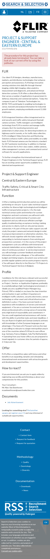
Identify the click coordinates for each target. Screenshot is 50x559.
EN (30, 11)
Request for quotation (26, 443)
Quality (26, 462)
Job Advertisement (15, 402)
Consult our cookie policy (11, 551)
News (25, 490)
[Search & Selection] (25, 4)
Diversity (26, 470)
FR (37, 11)
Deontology (26, 466)
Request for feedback (26, 439)
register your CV (18, 413)
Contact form (25, 435)
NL (22, 11)
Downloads (26, 486)
